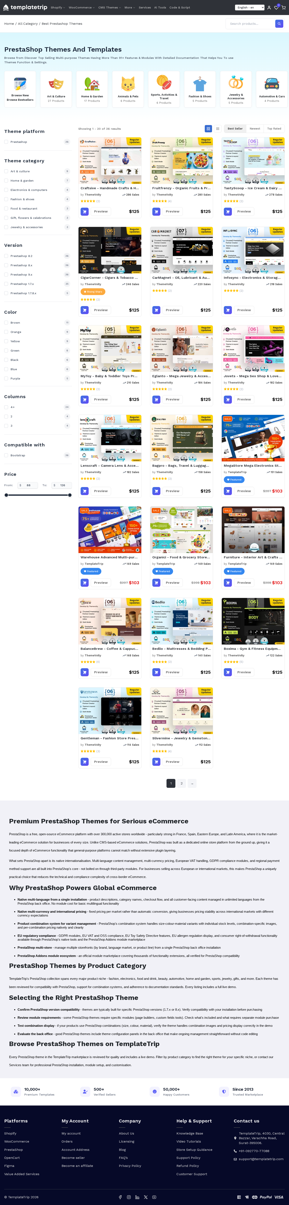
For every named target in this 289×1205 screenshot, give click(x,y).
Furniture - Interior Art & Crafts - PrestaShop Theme (253, 557)
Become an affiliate (77, 1166)
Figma (9, 1166)
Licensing (126, 1141)
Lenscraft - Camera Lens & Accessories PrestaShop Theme (110, 466)
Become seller (73, 1158)
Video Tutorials (188, 1141)
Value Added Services (21, 1174)
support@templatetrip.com (261, 1159)
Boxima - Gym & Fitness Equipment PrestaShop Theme (253, 649)
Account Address (75, 1150)
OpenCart (12, 1158)
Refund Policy (187, 1166)
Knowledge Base (189, 1133)
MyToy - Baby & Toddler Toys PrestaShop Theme (110, 376)
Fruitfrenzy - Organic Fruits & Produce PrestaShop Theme (181, 188)
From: (8, 485)
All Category (28, 24)
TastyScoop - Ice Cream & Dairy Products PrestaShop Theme (253, 188)
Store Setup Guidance (194, 1150)
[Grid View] (208, 129)
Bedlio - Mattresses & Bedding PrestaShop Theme (181, 649)
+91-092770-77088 (254, 1151)
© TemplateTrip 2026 (21, 1197)
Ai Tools (160, 7)
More (128, 7)
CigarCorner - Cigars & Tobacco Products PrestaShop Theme (110, 278)
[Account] (269, 8)
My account (71, 1133)
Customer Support (191, 1174)
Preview (101, 211)
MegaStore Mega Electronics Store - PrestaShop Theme (253, 466)
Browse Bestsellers (20, 99)
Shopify (56, 7)
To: (44, 485)
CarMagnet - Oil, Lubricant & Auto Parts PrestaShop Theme (181, 278)
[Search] (279, 24)
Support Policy (188, 1158)
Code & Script (179, 7)
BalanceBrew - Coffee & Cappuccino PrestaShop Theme (110, 649)
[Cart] (283, 8)
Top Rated (274, 128)
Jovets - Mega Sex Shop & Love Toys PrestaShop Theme (253, 376)
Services (145, 7)
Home (9, 24)
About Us (126, 1133)
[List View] (218, 129)
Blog (122, 1150)
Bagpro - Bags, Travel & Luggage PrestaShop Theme (181, 466)
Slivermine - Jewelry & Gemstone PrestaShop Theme (181, 738)
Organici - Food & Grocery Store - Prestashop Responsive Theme (181, 557)
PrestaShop (13, 1150)
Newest (255, 128)
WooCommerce (80, 7)
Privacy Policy (130, 1166)
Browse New (20, 95)
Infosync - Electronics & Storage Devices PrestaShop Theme (253, 278)
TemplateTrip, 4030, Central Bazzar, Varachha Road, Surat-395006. (261, 1138)
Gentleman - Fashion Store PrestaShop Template (110, 738)
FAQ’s (123, 1158)
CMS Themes (108, 7)
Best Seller (235, 128)
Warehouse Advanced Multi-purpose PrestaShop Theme (110, 557)
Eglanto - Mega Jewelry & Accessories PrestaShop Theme (181, 376)
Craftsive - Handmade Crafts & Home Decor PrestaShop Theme (110, 188)
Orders (67, 1141)
